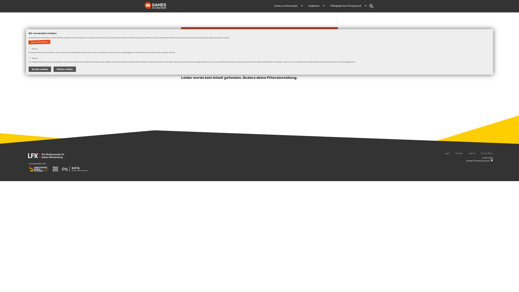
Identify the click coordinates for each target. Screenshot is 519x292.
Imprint (472, 153)
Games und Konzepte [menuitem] (284, 6)
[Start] (158, 5)
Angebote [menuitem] (312, 6)
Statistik (35, 58)
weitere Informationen (40, 42)
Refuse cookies (65, 69)
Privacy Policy (487, 153)
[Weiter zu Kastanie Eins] (491, 161)
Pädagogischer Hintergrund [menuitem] (344, 6)
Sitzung (34, 49)
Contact (459, 153)
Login (447, 153)
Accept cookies (40, 69)
